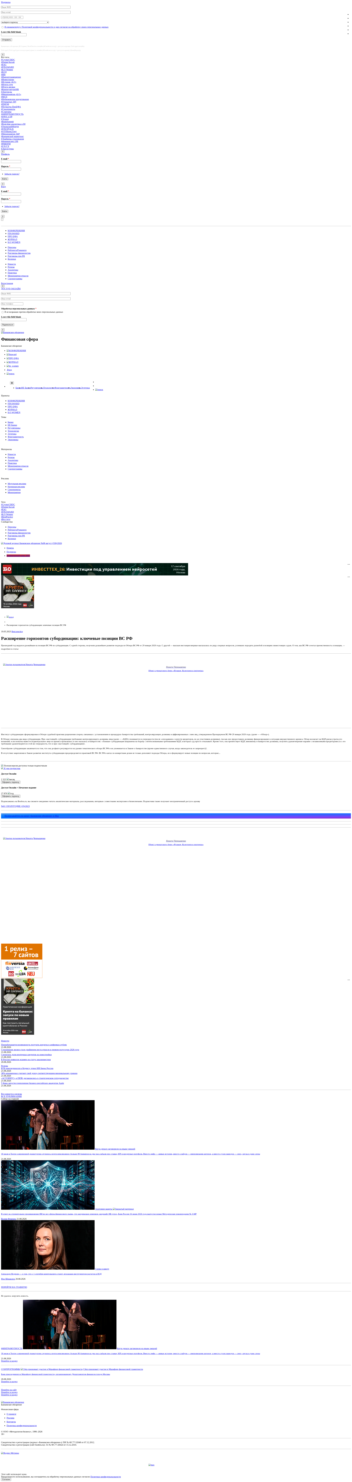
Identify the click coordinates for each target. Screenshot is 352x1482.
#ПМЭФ (5, 104)
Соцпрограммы (15, 279)
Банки (18, 388)
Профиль (5, 154)
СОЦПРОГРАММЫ (10, 1369)
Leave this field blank (11, 32)
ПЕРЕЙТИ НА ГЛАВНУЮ (14, 1287)
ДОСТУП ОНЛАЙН (11, 289)
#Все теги (5, 519)
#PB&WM (6, 144)
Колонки (12, 259)
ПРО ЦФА (13, 236)
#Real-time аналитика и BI (13, 124)
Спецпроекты (14, 489)
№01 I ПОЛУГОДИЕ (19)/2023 (15, 806)
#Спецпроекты (8, 109)
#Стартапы (6, 112)
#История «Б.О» (8, 82)
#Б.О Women (7, 69)
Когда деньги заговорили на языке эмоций (115, 1149)
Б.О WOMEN (14, 242)
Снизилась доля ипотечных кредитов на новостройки (26, 1054)
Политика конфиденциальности (22, 1425)
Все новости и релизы (11, 1094)
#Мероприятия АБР (10, 134)
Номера (10, 548)
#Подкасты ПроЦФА (11, 107)
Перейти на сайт (9, 1390)
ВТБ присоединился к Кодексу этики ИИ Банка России (27, 1068)
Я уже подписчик (11, 768)
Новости (12, 264)
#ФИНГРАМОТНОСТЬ (12, 114)
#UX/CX (5, 146)
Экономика (76, 388)
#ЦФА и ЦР (6, 116)
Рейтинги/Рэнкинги (17, 250)
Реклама (10, 1418)
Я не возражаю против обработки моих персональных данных (33, 312)
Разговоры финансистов (19, 253)
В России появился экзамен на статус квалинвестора (26, 1059)
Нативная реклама (16, 486)
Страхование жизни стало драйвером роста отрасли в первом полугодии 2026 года (40, 1049)
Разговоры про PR (16, 256)
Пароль (5, 166)
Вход (3, 186)
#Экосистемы (7, 149)
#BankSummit (7, 121)
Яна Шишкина (8, 1279)
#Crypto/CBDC (8, 60)
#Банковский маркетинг (12, 136)
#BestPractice (7, 517)
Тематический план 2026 (18, 555)
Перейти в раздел (9, 1361)
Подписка (5, 2)
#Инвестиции (7, 79)
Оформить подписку (10, 782)
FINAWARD (13, 233)
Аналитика (13, 270)
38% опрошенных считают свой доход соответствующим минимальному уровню (39, 1073)
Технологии (49, 388)
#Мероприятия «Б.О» (11, 94)
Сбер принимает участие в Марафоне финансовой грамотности (113, 1369)
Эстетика (85, 388)
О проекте (11, 1414)
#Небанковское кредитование (15, 99)
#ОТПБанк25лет (9, 131)
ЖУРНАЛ (12, 239)
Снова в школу (102, 1269)
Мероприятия (14, 492)
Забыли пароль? (11, 174)
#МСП (4, 97)
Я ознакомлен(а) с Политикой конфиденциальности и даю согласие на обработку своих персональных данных (56, 27)
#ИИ (3, 74)
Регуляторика (37, 388)
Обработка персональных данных (18, 308)
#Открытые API (8, 102)
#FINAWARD (7, 67)
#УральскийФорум (10, 126)
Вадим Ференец (8, 1219)
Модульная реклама (17, 483)
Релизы (11, 267)
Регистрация (7, 283)
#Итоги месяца (8, 87)
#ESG (3, 65)
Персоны (12, 247)
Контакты (11, 1422)
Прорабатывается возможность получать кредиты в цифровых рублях (34, 1045)
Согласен (6, 1479)
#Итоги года (7, 84)
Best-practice (17, 631)
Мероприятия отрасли (18, 276)
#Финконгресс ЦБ (9, 141)
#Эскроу (5, 119)
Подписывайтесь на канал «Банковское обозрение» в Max (32, 816)
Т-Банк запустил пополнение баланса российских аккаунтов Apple (32, 1083)
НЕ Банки (26, 388)
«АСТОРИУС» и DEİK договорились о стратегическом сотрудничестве (35, 1078)
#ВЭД (4, 72)
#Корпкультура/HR (10, 89)
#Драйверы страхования (12, 139)
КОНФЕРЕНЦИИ (16, 230)
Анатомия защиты (104, 1209)
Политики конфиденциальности (105, 1477)
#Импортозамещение (11, 77)
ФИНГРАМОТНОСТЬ (11, 1348)
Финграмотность (63, 388)
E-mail (5, 159)
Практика (12, 273)
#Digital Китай (8, 62)
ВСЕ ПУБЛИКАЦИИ (11, 1096)
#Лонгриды (6, 92)
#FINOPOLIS (7, 129)
